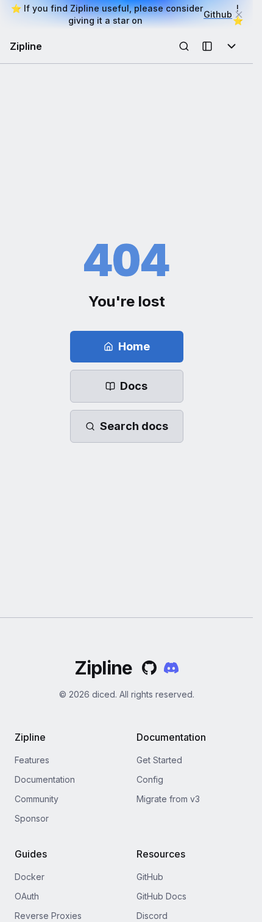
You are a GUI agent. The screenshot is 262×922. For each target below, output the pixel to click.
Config (149, 779)
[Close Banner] (239, 14)
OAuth (27, 896)
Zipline (26, 46)
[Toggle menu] (231, 46)
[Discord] (171, 667)
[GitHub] (149, 667)
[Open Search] (184, 46)
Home (134, 346)
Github (218, 14)
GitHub (149, 877)
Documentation (45, 779)
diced (103, 694)
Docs (133, 386)
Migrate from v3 (168, 799)
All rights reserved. (156, 694)
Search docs (134, 426)
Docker (29, 877)
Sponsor (32, 818)
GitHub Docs (161, 896)
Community (36, 799)
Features (32, 760)
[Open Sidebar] (207, 46)
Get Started (159, 760)
